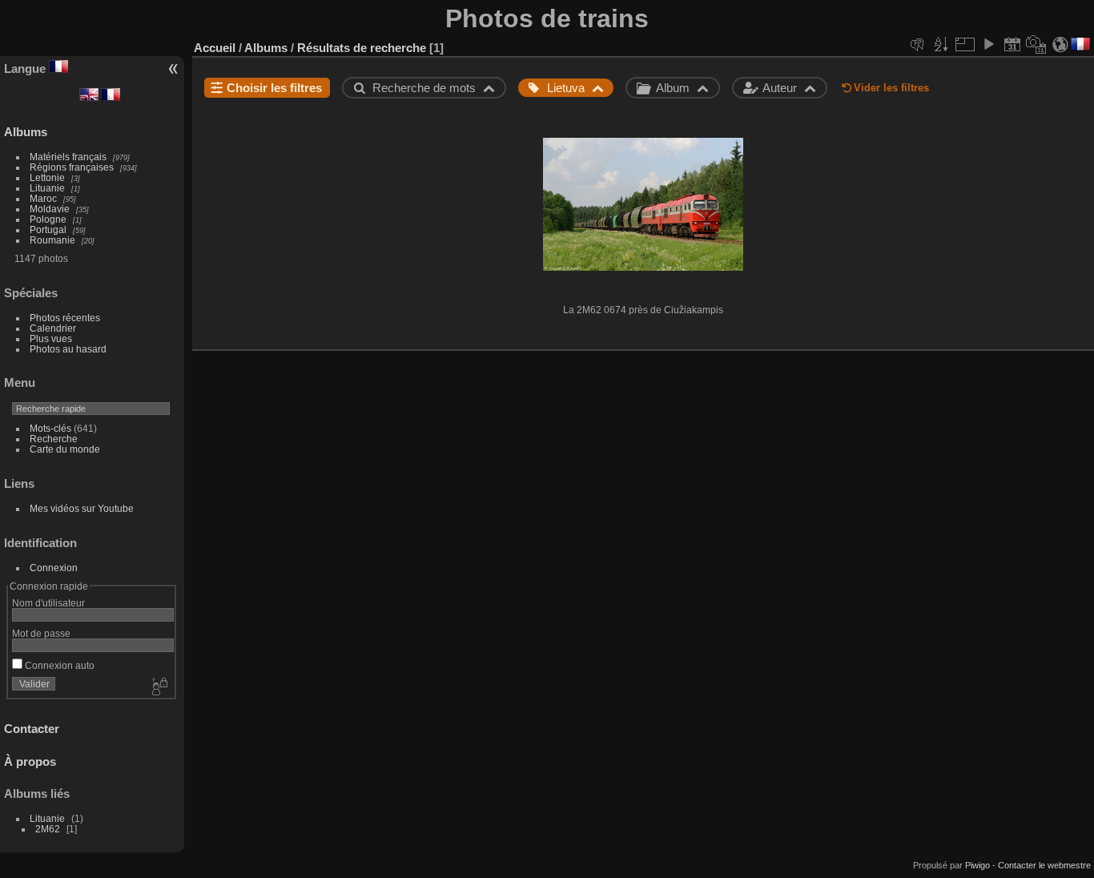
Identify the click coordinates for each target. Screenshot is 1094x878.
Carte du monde (65, 449)
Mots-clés (50, 428)
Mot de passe (41, 633)
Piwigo (977, 865)
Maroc (43, 198)
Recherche (54, 438)
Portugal (48, 229)
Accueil (214, 47)
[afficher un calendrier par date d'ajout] (1012, 44)
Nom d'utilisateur (48, 603)
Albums (25, 132)
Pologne (48, 219)
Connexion (54, 567)
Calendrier (53, 328)
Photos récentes (65, 317)
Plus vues (51, 338)
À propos (30, 761)
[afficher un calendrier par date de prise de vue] (1036, 44)
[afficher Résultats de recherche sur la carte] (1060, 44)
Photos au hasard (68, 349)
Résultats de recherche (361, 47)
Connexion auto (58, 665)
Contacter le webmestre (1044, 865)
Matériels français (68, 156)
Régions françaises (72, 167)
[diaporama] (988, 44)
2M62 (47, 829)
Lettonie (47, 177)
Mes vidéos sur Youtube (82, 508)
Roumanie (52, 240)
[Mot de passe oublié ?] (158, 687)
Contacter (31, 728)
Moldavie (50, 208)
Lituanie (47, 188)
